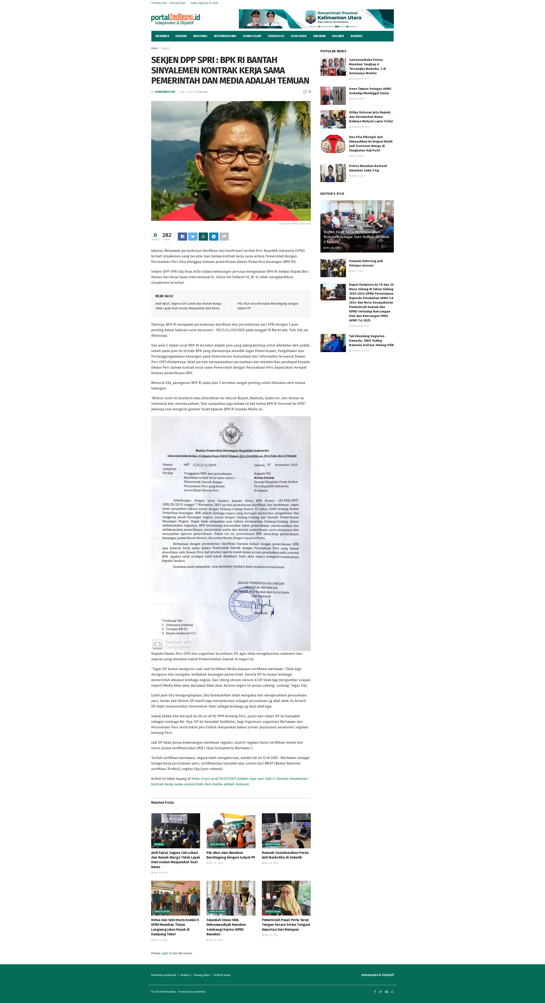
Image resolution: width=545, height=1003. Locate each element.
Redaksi (185, 975)
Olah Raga (299, 36)
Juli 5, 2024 (357, 271)
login (164, 953)
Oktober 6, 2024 (360, 350)
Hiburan (319, 36)
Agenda (356, 36)
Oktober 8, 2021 (360, 78)
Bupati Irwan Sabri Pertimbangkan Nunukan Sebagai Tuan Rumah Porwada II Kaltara (356, 237)
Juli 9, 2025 (357, 156)
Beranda (162, 36)
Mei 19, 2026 (215, 863)
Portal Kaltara (168, 991)
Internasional (225, 36)
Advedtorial (217, 844)
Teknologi (276, 36)
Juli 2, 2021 (187, 91)
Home (154, 48)
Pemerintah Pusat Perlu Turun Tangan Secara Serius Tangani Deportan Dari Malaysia (286, 925)
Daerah (181, 36)
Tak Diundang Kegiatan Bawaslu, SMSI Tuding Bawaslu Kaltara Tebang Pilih (371, 340)
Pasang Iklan (202, 975)
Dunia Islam (252, 36)
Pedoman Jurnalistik (163, 975)
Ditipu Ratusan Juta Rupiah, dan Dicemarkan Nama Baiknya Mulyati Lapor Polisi (371, 116)
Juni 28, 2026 (160, 872)
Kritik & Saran (222, 975)
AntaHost (200, 991)
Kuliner (338, 36)
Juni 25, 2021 (358, 98)
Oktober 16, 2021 (360, 127)
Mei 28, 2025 (333, 248)
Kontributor (165, 91)
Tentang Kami (159, 2)
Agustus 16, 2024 (360, 326)
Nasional (200, 36)
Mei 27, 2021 (358, 176)
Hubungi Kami (177, 2)
